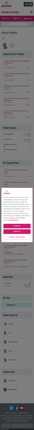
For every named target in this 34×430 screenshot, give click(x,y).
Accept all (17, 226)
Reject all (17, 231)
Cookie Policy (13, 220)
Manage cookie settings (17, 237)
